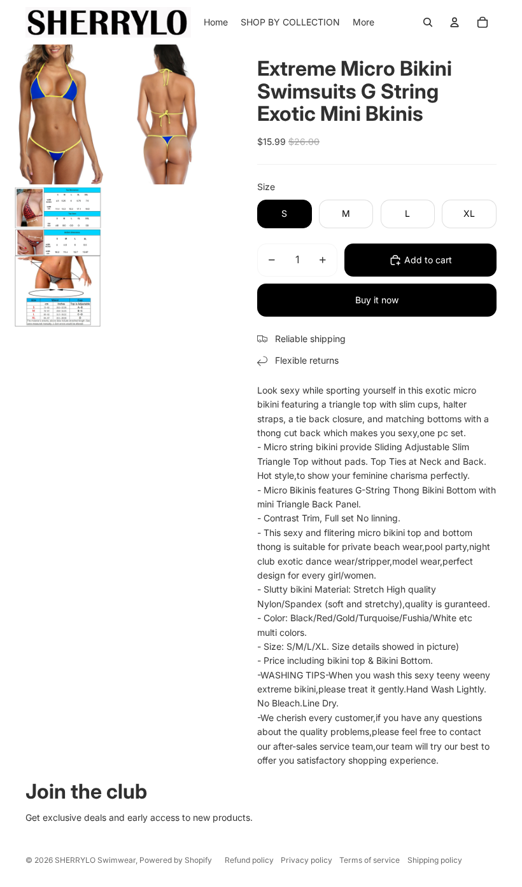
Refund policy (249, 860)
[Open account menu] (455, 22)
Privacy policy (306, 860)
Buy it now (377, 299)
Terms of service (369, 860)
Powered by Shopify (175, 860)
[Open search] (428, 22)
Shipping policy (434, 860)
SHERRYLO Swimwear (95, 860)
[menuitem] (363, 22)
